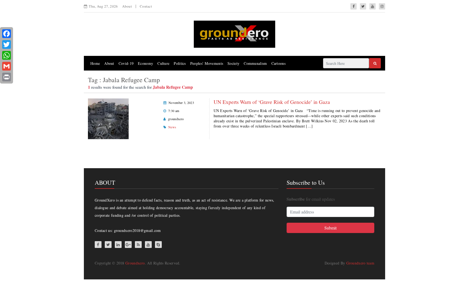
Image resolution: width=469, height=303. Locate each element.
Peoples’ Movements (206, 63)
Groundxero (135, 263)
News (172, 127)
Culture (163, 63)
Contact (146, 6)
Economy (145, 63)
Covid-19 (126, 63)
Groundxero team (360, 263)
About (127, 6)
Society (233, 63)
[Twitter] (6, 44)
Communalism (255, 63)
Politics (180, 63)
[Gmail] (6, 66)
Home (95, 63)
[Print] (6, 77)
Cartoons (278, 63)
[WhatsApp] (6, 55)
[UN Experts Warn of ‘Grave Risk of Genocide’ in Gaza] (108, 118)
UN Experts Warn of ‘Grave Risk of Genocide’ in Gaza (272, 101)
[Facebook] (6, 33)
